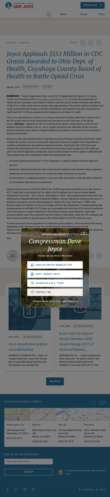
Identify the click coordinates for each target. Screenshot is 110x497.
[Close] (84, 233)
